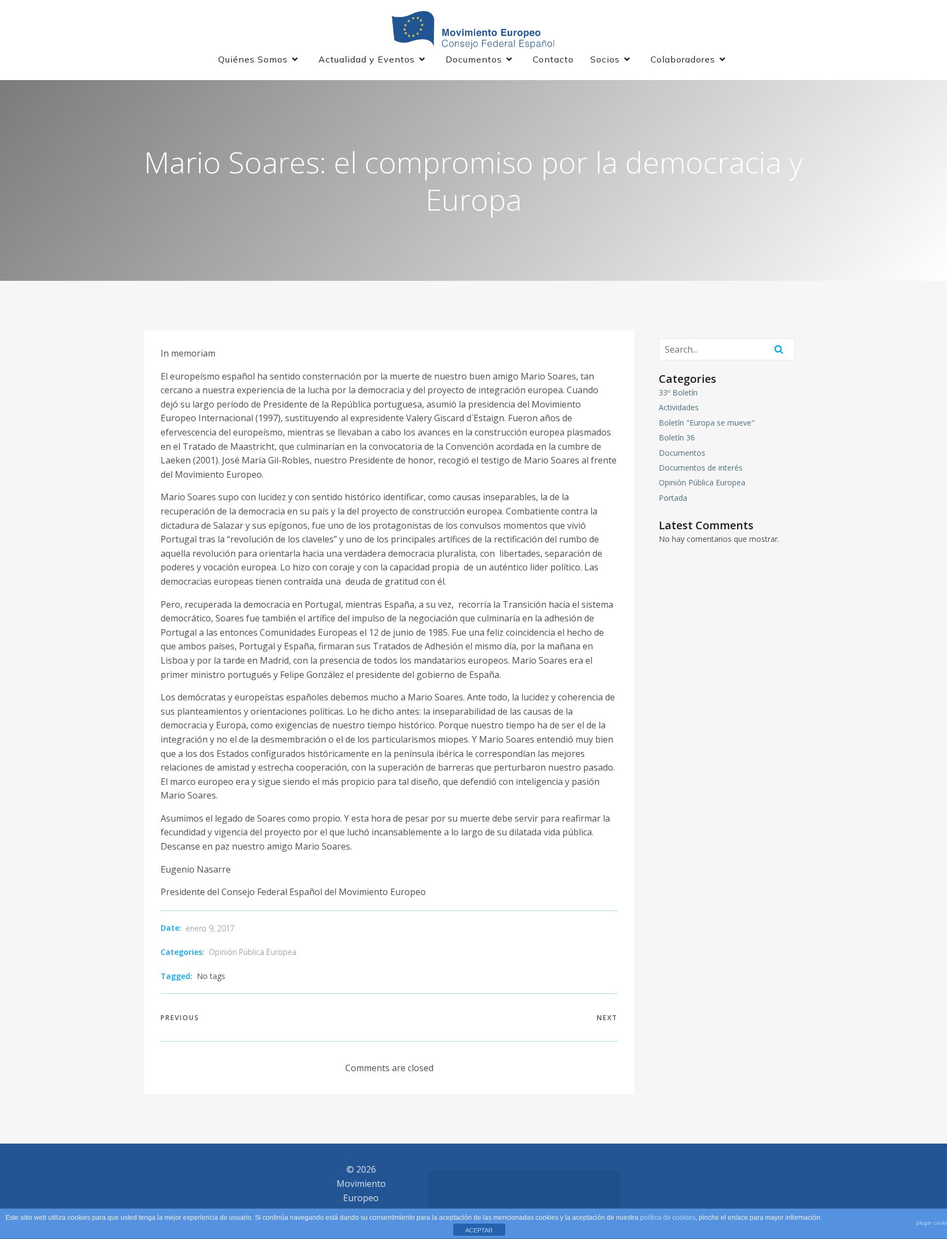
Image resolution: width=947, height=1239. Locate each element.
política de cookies (667, 1217)
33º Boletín (678, 392)
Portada (673, 498)
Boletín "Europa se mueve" (707, 422)
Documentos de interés (701, 467)
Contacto (553, 59)
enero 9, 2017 (210, 928)
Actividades (679, 407)
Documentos (682, 453)
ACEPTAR (479, 1230)
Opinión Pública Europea (252, 952)
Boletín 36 (677, 437)
